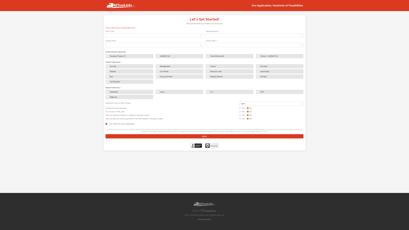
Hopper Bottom (216, 76)
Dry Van (113, 66)
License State (211, 41)
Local (162, 92)
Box (111, 76)
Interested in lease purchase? (116, 108)
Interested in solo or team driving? (118, 103)
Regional (113, 97)
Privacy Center (204, 219)
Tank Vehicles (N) (217, 56)
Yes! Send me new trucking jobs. (122, 124)
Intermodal (264, 71)
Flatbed (113, 71)
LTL (211, 92)
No (250, 108)
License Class (110, 41)
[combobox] (154, 35)
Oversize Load (215, 71)
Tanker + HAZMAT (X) (269, 56)
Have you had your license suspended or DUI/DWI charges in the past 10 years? (134, 119)
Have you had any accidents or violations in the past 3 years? (128, 115)
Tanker (213, 66)
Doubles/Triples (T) (117, 56)
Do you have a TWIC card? (115, 112)
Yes (243, 108)
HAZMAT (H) (165, 56)
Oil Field (263, 76)
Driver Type (110, 31)
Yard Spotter (115, 81)
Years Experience (212, 31)
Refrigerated (165, 66)
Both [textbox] (243, 104)
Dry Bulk (263, 66)
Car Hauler (164, 71)
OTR (262, 92)
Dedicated (114, 92)
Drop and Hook (166, 76)
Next (204, 136)
